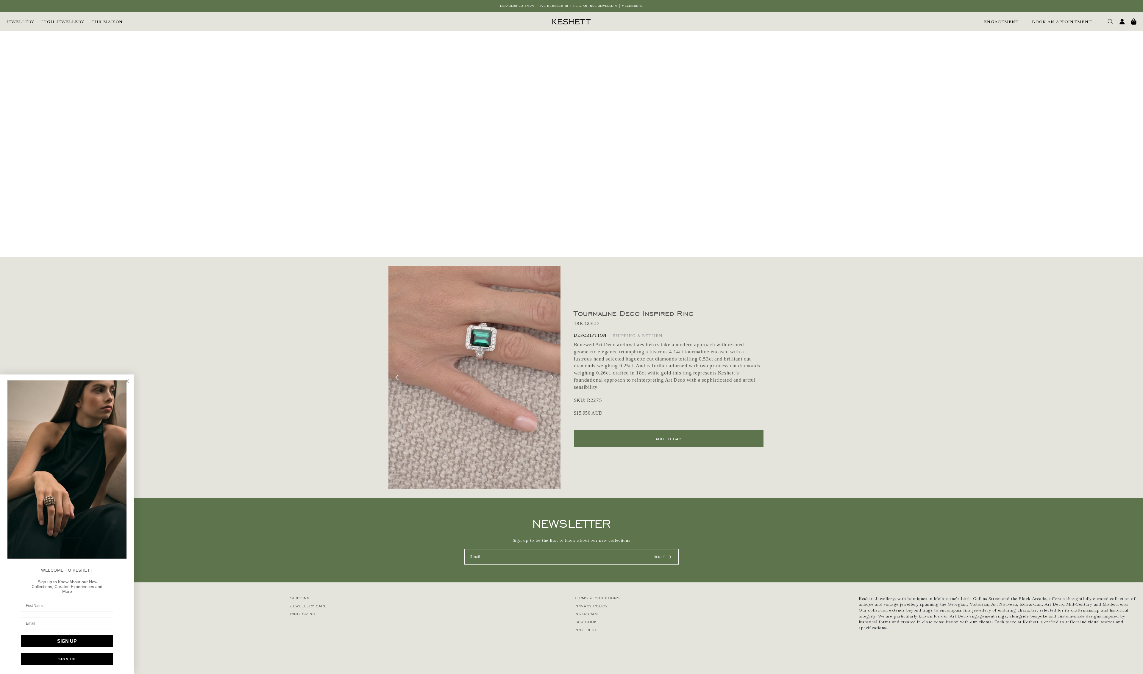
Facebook (585, 622)
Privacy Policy (591, 606)
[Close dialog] (127, 381)
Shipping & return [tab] (638, 335)
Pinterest (585, 630)
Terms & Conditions (597, 598)
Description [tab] (590, 335)
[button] (1111, 21)
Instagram (586, 614)
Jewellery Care (308, 606)
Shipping (300, 598)
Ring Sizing (303, 614)
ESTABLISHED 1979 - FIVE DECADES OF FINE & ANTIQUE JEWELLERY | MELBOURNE (571, 6)
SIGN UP (659, 557)
